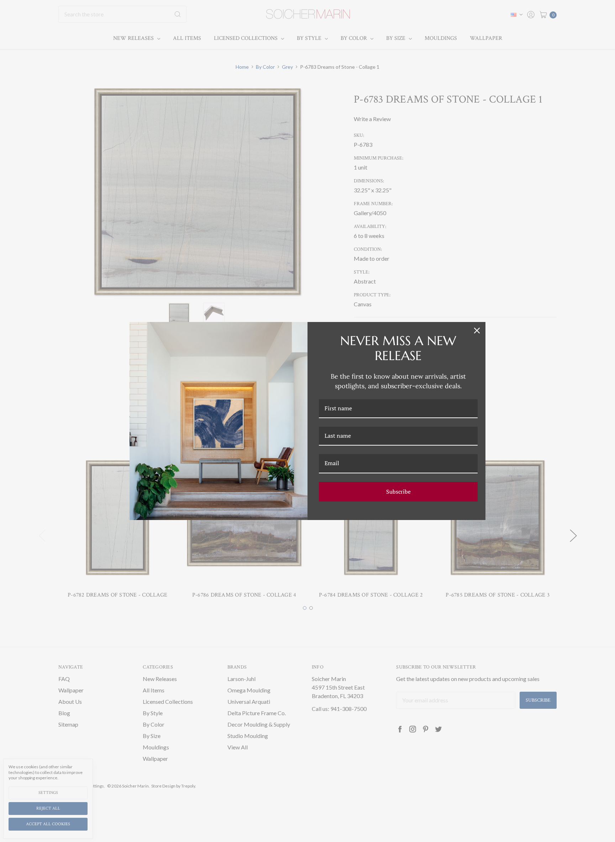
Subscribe (398, 491)
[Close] (476, 330)
